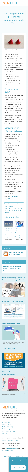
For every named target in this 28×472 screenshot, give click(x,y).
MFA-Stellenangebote (9, 431)
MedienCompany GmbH (10, 440)
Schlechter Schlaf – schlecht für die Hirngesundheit (9, 233)
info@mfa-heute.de (12, 448)
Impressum (7, 456)
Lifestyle (4, 433)
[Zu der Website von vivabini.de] (13, 283)
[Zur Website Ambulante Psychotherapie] (13, 326)
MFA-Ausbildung (7, 427)
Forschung (17, 210)
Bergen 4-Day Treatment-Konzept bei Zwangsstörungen (21, 233)
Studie (6, 212)
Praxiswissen (6, 422)
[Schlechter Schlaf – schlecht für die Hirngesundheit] (8, 221)
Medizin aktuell (18, 208)
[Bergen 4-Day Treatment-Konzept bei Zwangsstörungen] (19, 221)
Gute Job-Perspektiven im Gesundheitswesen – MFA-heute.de (12, 269)
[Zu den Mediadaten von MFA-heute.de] (13, 305)
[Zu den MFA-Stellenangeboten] (13, 353)
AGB (22, 456)
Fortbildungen (7, 429)
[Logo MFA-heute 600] (10, 2)
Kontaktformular (7, 450)
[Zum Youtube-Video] (13, 377)
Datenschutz (16, 456)
